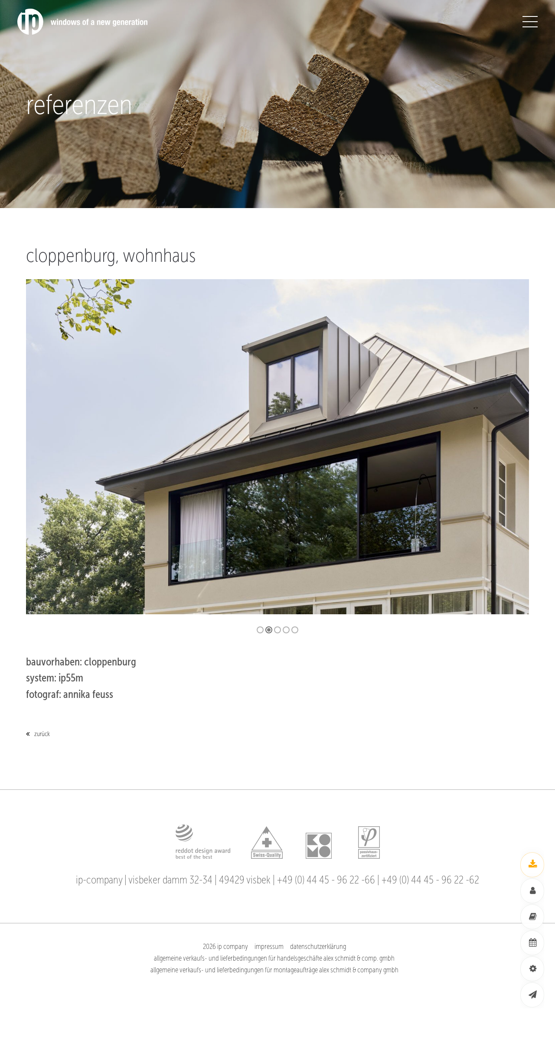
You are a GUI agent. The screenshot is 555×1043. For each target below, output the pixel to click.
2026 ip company (225, 946)
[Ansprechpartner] (532, 890)
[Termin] (532, 942)
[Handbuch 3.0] (532, 864)
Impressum (269, 946)
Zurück (42, 733)
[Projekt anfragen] (532, 968)
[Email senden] (532, 994)
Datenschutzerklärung (318, 946)
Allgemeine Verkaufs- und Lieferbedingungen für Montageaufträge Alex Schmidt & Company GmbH (274, 970)
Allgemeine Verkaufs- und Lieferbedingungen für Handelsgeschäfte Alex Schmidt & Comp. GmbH (274, 958)
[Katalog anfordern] (532, 916)
